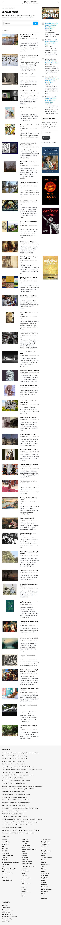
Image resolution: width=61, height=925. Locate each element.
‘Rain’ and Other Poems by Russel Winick (28, 385)
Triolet (43, 893)
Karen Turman (49, 23)
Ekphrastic (24, 887)
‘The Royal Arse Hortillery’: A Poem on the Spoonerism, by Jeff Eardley (28, 465)
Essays (3, 871)
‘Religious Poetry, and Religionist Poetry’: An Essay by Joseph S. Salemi (29, 257)
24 (21, 337)
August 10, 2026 (33, 335)
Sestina (43, 871)
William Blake (25, 859)
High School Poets (26, 891)
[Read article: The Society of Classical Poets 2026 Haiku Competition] (10, 503)
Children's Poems (26, 883)
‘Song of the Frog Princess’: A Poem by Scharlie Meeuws (18, 767)
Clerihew (4, 857)
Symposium (44, 882)
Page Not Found (10, 8)
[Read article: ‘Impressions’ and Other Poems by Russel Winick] (10, 710)
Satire (42, 866)
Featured (4, 878)
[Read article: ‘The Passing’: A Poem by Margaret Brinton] (10, 575)
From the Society (7, 880)
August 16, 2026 (33, 186)
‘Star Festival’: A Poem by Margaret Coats (28, 107)
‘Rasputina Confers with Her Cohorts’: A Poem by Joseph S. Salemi (28, 534)
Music (23, 873)
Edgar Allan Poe (25, 843)
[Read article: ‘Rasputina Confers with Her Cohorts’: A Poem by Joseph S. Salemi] (10, 538)
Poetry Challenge (46, 839)
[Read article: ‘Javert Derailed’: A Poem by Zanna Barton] (10, 422)
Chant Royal (5, 853)
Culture (23, 885)
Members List (6, 912)
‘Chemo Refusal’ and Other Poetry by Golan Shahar (17, 800)
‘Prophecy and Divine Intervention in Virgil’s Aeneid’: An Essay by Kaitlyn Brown (29, 670)
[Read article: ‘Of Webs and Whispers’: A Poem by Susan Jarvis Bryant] (10, 589)
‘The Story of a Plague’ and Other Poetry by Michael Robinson (20, 808)
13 (21, 111)
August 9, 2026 (32, 355)
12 (21, 204)
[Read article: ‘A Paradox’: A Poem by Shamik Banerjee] (10, 300)
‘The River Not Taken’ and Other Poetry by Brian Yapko (18, 775)
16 (21, 78)
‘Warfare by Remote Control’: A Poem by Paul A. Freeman (18, 833)
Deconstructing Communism (10, 862)
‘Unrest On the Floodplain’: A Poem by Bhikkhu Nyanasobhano (28, 35)
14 (38, 355)
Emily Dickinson (26, 845)
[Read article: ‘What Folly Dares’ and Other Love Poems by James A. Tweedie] (10, 626)
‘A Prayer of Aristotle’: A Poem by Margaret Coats (16, 794)
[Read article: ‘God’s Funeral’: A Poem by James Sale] (10, 95)
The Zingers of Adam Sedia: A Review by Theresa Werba (18, 789)
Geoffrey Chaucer (26, 847)
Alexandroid (5, 842)
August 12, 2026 (33, 298)
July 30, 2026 (32, 537)
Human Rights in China (28, 866)
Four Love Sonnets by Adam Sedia (27, 518)
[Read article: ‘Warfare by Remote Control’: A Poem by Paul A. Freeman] (10, 557)
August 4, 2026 (32, 451)
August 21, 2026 (33, 57)
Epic (3, 866)
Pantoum (24, 875)
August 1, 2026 (32, 501)
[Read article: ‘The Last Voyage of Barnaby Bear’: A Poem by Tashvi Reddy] (10, 693)
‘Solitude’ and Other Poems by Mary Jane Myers (15, 772)
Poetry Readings (45, 851)
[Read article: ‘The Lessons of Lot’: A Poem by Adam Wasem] (10, 660)
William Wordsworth (27, 863)
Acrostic (4, 839)
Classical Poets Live (7, 855)
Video (42, 896)
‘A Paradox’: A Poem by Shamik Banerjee (28, 295)
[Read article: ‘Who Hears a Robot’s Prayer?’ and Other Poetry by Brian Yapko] (10, 486)
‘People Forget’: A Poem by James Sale (27, 434)
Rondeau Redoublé (46, 857)
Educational (5, 864)
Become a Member (7, 910)
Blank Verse (5, 851)
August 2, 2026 (32, 484)
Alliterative (5, 844)
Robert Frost (25, 857)
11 (21, 130)
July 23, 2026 (32, 708)
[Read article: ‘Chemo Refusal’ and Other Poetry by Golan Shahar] (10, 357)
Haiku (42, 848)
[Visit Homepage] (30, 2)
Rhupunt (43, 853)
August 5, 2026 (32, 436)
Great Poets (25, 839)
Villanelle (44, 898)
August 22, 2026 (33, 38)
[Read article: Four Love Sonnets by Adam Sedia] (10, 523)
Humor (23, 893)
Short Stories (44, 875)
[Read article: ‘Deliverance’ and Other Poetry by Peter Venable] (10, 375)
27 (38, 387)
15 (21, 282)
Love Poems (25, 871)
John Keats (24, 853)
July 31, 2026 (32, 520)
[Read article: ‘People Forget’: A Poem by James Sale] (10, 439)
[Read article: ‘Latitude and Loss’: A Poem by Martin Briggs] (10, 60)
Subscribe (46, 138)
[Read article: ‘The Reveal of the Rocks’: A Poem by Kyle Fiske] (10, 730)
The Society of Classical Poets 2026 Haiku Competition (52, 80)
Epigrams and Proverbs (8, 869)
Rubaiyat (43, 862)
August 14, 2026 (33, 244)
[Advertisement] (50, 245)
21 (38, 436)
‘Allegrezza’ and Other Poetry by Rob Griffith (29, 638)
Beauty (23, 881)
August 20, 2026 (33, 76)
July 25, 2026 (32, 673)
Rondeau (43, 855)
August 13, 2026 (33, 260)
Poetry (23, 880)
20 (21, 262)
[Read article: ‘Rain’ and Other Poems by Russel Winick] (10, 390)
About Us (4, 905)
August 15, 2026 (33, 202)
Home (3, 8)
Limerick (24, 868)
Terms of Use (5, 921)
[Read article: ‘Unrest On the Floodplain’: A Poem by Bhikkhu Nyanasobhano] (10, 39)
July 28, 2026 (32, 588)
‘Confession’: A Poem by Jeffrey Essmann (28, 241)
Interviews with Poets (7, 873)
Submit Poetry (6, 907)
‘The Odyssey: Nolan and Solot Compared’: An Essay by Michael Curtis (29, 143)
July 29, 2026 (32, 572)
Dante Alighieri (25, 841)
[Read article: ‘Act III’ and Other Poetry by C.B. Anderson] (10, 79)
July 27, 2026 (32, 625)
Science (43, 869)
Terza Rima (44, 887)
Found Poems (25, 889)
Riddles (23, 895)
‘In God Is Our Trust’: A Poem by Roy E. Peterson (16, 780)
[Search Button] (58, 2)
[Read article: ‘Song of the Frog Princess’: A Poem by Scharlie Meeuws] (10, 129)
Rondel (43, 860)
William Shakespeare (27, 861)
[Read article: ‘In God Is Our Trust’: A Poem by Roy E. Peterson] (10, 226)
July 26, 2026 (32, 659)
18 (21, 59)
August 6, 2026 (32, 404)
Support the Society (7, 914)
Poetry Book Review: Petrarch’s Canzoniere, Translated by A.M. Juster (29, 601)
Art (3, 846)
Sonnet (43, 880)
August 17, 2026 (33, 147)
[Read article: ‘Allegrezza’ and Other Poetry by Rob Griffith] (10, 643)
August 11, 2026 (33, 316)
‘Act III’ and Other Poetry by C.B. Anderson (29, 74)
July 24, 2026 (32, 692)
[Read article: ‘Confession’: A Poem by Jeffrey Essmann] (10, 246)
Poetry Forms (45, 844)
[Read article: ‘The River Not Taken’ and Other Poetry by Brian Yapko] (10, 187)
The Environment (46, 889)
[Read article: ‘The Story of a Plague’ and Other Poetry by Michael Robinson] (10, 405)
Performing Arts (26, 877)
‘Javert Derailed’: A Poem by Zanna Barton (28, 417)
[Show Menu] (2, 2)
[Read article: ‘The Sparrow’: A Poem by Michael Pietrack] (10, 338)
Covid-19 (4, 860)
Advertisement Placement (9, 916)
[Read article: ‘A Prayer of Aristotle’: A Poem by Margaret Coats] (10, 317)
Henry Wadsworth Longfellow (29, 849)
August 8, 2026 (32, 372)
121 (21, 503)
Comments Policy (7, 919)
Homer (23, 851)
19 (37, 555)
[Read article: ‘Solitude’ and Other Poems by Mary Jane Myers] (10, 166)
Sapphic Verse (45, 864)
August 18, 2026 (33, 128)
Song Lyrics (44, 878)
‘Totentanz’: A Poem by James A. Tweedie (28, 200)
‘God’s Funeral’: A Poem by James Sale (28, 90)
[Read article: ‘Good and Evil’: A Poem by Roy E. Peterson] (10, 454)
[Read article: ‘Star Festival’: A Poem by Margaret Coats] (10, 113)
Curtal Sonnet (44, 846)
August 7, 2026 (32, 387)
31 (21, 318)
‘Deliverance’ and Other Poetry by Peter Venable (29, 370)
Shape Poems (45, 873)
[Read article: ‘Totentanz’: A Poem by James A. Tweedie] (10, 205)
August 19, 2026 (33, 93)
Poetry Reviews (5, 875)
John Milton (24, 855)
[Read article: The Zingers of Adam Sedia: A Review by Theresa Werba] (10, 282)
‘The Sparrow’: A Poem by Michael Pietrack (29, 333)
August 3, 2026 (32, 468)
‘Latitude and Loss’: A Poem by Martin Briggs (29, 55)
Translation (44, 891)
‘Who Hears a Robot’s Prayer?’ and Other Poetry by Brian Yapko (28, 481)
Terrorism (44, 884)
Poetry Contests (45, 842)
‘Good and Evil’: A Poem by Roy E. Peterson (29, 449)
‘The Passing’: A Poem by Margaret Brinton (29, 570)
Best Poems (5, 848)
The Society (25, 38)
